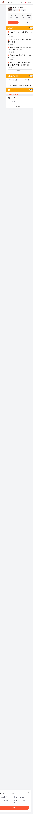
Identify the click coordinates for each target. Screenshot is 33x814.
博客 (12, 2)
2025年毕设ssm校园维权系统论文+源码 (22, 85)
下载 (17, 2)
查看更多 (19, 71)
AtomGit (28, 2)
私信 (26, 23)
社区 (21, 2)
